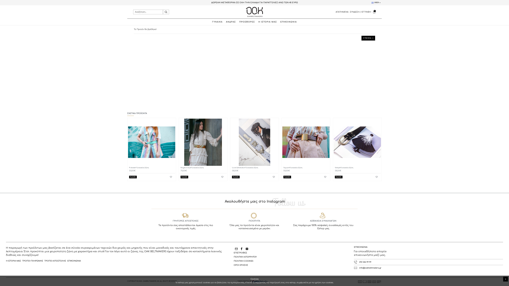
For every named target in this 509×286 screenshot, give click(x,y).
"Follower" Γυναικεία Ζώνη (139, 168)
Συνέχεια (367, 38)
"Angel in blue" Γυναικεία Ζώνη (192, 168)
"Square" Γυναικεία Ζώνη (292, 168)
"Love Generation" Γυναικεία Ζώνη (245, 168)
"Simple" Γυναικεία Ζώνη (344, 168)
